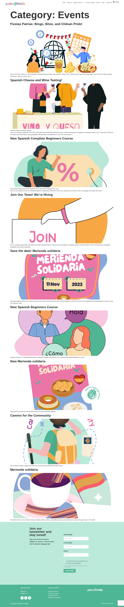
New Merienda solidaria (27, 361)
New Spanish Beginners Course (34, 307)
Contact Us (109, 2)
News (103, 2)
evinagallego (110, 603)
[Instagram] (25, 598)
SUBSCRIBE (69, 571)
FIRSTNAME (68, 534)
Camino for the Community (30, 415)
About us (69, 2)
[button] (79, 2)
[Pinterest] (29, 598)
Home (64, 2)
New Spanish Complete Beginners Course (41, 138)
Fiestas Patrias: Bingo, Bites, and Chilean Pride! (46, 24)
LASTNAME (68, 543)
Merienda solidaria (24, 469)
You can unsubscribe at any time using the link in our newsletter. (76, 566)
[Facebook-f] (22, 598)
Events (98, 2)
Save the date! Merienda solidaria (35, 251)
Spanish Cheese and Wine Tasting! (36, 80)
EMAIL (66, 551)
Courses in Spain (90, 2)
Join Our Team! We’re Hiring (32, 194)
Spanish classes (78, 2)
